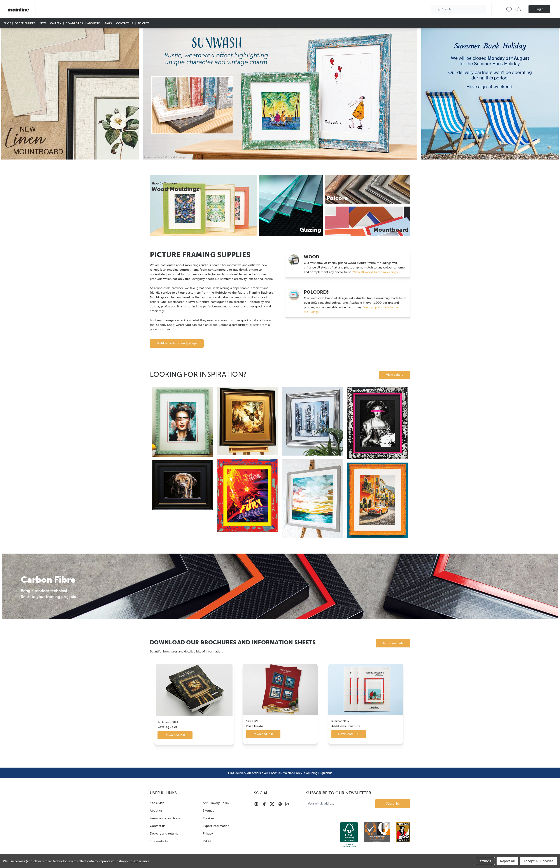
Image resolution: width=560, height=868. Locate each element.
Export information (216, 826)
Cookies (208, 818)
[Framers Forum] (287, 804)
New (43, 23)
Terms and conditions (165, 818)
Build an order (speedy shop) (177, 343)
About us (156, 810)
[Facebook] (264, 804)
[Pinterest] (280, 804)
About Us (94, 23)
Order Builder (25, 23)
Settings (484, 861)
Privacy (208, 833)
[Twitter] (272, 804)
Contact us (157, 826)
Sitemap (208, 810)
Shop (7, 23)
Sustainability (159, 841)
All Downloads (393, 643)
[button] (70, 94)
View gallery (394, 375)
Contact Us (125, 23)
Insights (143, 23)
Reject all (507, 861)
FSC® (207, 841)
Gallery (56, 23)
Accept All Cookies (538, 861)
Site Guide (157, 803)
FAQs (108, 23)
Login (539, 9)
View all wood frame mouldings (375, 272)
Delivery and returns (164, 833)
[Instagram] (256, 804)
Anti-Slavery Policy (216, 803)
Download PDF (175, 735)
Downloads (75, 23)
